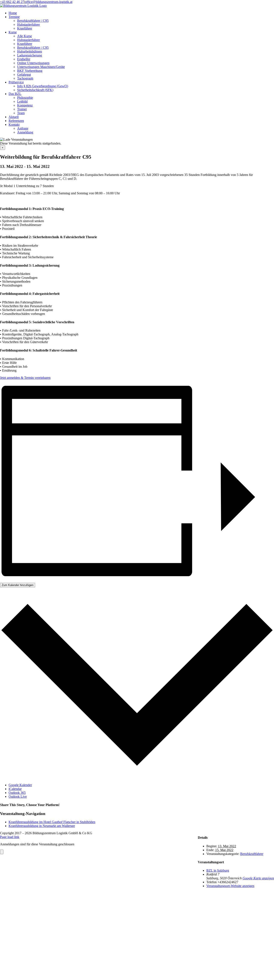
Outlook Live (18, 796)
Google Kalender (20, 785)
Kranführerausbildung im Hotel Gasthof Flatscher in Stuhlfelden (52, 822)
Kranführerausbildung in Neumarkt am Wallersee (42, 826)
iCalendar (15, 789)
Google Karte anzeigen (258, 878)
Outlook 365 (17, 792)
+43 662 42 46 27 (12, 2)
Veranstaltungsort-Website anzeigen (230, 886)
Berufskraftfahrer (251, 854)
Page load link (9, 837)
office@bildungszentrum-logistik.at (48, 2)
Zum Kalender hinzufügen (17, 585)
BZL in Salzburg (217, 870)
